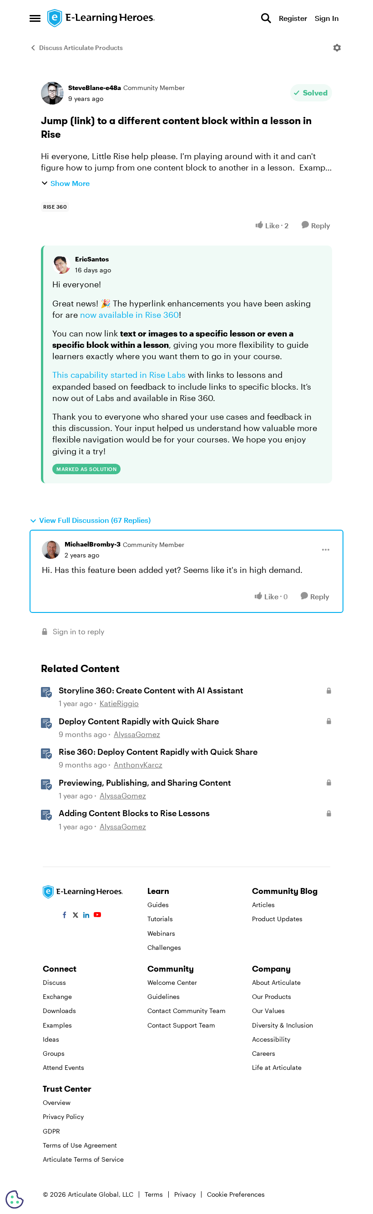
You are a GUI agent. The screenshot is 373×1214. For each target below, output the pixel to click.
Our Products (271, 996)
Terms (154, 1194)
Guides (158, 904)
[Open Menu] (337, 47)
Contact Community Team (186, 1010)
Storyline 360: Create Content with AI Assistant (151, 690)
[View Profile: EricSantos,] (61, 265)
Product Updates (277, 919)
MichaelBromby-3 (93, 544)
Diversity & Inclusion (282, 1025)
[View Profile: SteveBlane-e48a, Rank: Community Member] (52, 93)
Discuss (54, 982)
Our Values (268, 1010)
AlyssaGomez (137, 734)
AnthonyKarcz (138, 764)
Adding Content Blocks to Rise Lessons (134, 813)
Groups (54, 1053)
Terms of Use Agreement (80, 1145)
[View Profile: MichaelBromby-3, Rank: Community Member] (51, 550)
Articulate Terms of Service (83, 1159)
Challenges (164, 947)
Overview (57, 1102)
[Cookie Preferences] (14, 1199)
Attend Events (63, 1067)
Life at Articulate (277, 1067)
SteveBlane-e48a (94, 87)
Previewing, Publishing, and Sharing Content (145, 783)
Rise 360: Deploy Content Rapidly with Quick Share (158, 752)
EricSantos (92, 259)
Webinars (161, 933)
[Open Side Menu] (35, 18)
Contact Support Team (181, 1025)
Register (293, 18)
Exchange (57, 996)
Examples (57, 1025)
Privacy (185, 1194)
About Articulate (276, 982)
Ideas (51, 1039)
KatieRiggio (119, 703)
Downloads (59, 1010)
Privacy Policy (63, 1116)
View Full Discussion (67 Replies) (95, 520)
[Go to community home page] (101, 18)
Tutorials (160, 919)
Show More (70, 183)
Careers (263, 1053)
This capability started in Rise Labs (119, 375)
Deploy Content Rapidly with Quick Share (139, 721)
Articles (263, 904)
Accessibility (271, 1039)
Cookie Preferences (236, 1194)
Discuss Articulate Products (81, 47)
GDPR (51, 1131)
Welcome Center (172, 982)
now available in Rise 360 (129, 315)
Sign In (327, 18)
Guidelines (163, 996)
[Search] (266, 18)
